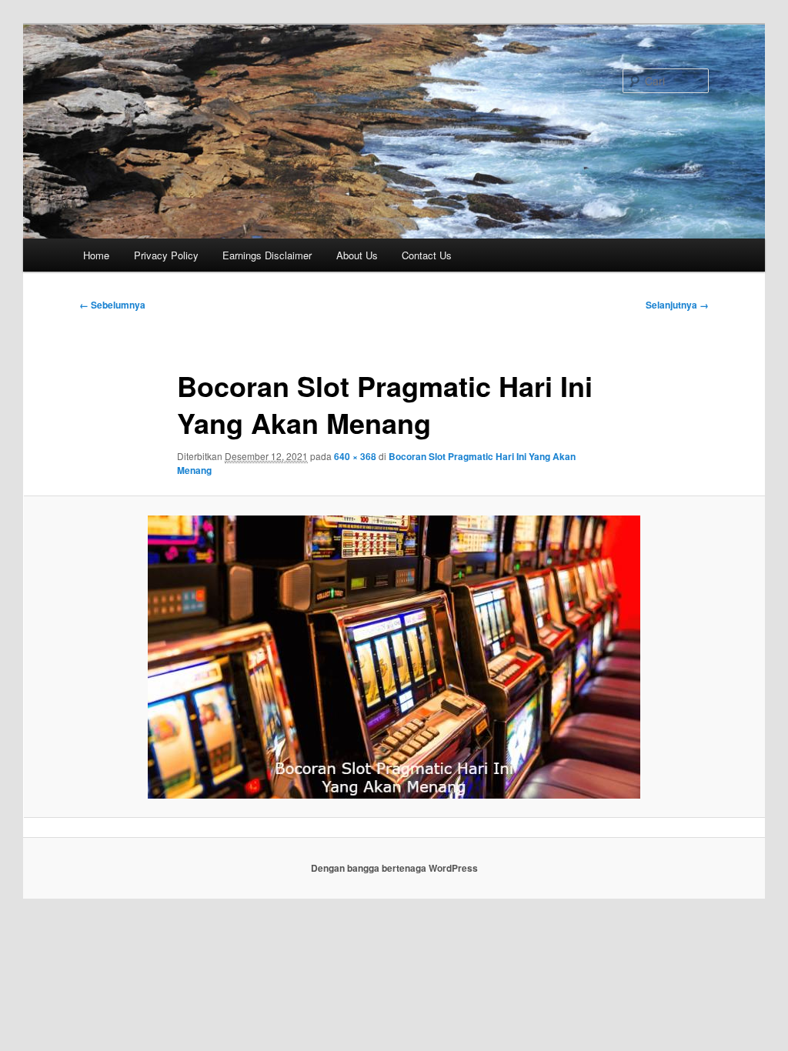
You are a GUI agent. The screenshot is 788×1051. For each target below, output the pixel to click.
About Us (357, 255)
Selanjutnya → (677, 305)
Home (96, 255)
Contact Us (427, 255)
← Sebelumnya (112, 305)
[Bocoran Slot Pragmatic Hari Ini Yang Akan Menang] (394, 657)
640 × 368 (355, 456)
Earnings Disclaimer (267, 255)
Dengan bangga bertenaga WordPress (394, 868)
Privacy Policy (166, 255)
